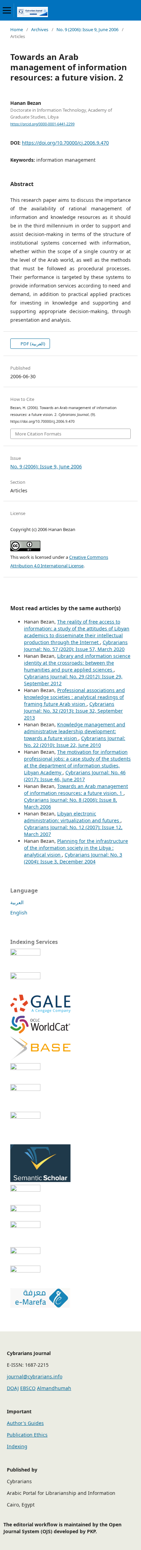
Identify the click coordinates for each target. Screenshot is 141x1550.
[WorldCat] (40, 1032)
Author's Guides (25, 1423)
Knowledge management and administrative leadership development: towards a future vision (74, 731)
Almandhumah (54, 1388)
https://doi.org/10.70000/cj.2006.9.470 (65, 142)
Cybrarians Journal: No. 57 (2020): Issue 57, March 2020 (76, 645)
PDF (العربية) (32, 344)
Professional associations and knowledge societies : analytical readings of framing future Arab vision (74, 697)
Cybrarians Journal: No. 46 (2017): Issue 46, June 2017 (75, 776)
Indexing (17, 1446)
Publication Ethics (27, 1434)
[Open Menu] (7, 10)
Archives (39, 29)
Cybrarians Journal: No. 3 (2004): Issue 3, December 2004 (73, 858)
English (18, 912)
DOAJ (13, 1388)
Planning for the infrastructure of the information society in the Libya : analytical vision (76, 848)
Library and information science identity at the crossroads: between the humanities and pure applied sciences (77, 663)
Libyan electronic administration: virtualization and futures (72, 817)
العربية (17, 902)
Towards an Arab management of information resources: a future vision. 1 (76, 789)
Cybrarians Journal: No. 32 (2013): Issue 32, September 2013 (73, 711)
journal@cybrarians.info (34, 1376)
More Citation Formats (38, 434)
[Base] (40, 1058)
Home (16, 29)
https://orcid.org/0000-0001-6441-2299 (42, 124)
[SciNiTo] (40, 1068)
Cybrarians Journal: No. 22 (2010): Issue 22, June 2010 (74, 741)
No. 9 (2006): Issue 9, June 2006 (87, 29)
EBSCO (28, 1388)
